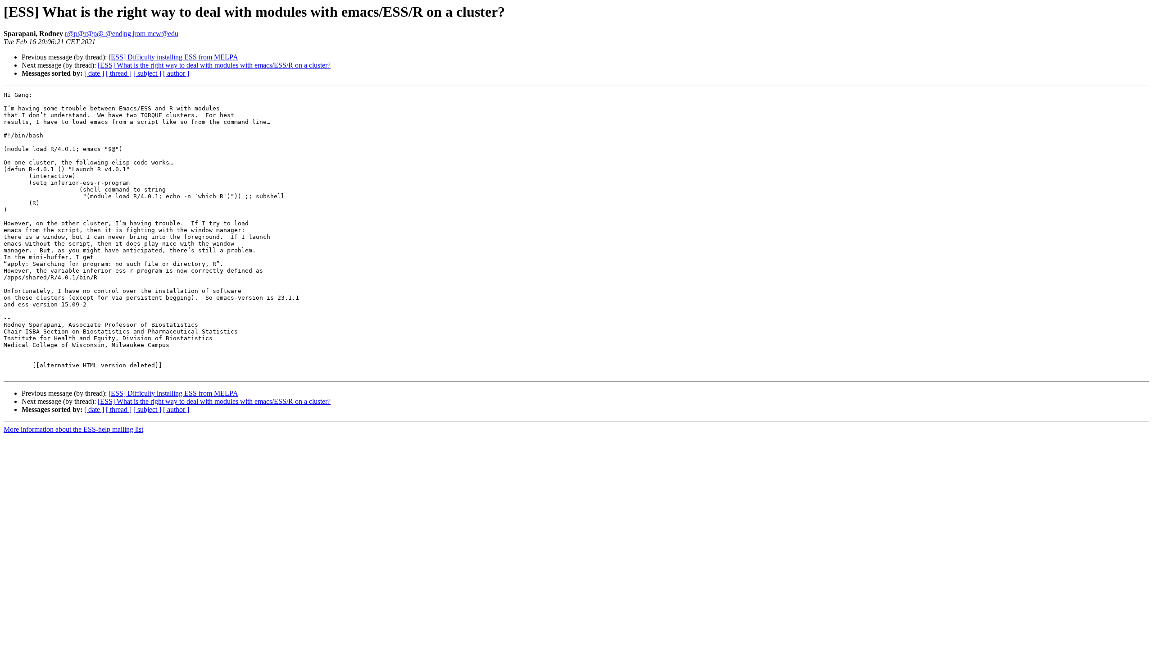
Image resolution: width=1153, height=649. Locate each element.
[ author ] (176, 73)
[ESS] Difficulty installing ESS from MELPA (173, 57)
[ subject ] (147, 73)
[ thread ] (119, 73)
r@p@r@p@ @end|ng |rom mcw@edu (121, 33)
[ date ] (94, 73)
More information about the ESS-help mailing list (73, 429)
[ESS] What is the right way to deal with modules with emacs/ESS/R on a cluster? (214, 65)
